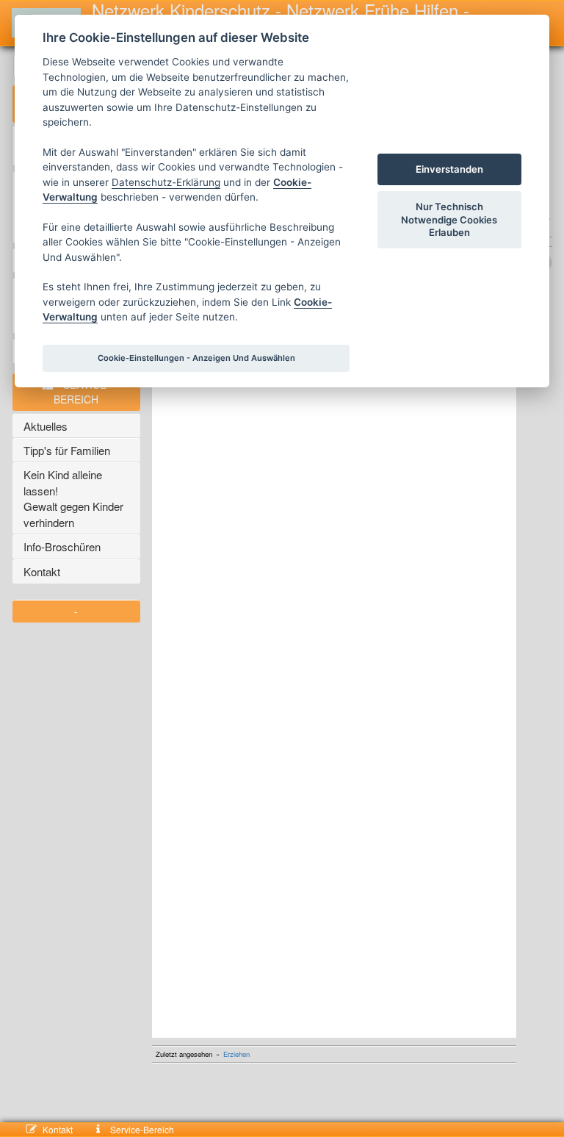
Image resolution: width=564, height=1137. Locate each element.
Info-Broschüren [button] (62, 546)
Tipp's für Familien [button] (67, 450)
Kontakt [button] (42, 571)
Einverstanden (449, 169)
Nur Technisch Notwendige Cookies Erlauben (449, 219)
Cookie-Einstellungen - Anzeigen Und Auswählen (196, 358)
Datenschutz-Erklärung (166, 182)
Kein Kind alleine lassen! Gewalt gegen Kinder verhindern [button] (75, 498)
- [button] (76, 610)
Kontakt (66, 1129)
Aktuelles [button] (46, 426)
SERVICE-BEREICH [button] (82, 391)
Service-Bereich (140, 1129)
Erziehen (236, 1054)
